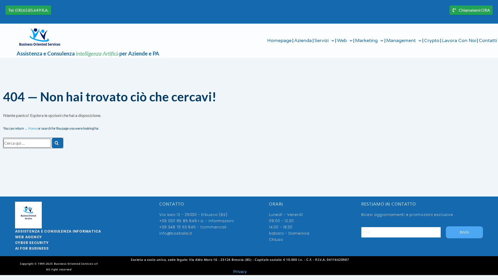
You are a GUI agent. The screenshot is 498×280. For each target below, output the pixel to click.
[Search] (57, 143)
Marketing (366, 40)
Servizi (321, 40)
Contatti (488, 40)
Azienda (303, 40)
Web (342, 40)
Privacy (240, 271)
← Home (30, 128)
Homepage (279, 40)
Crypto (431, 40)
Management (401, 40)
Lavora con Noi (459, 40)
